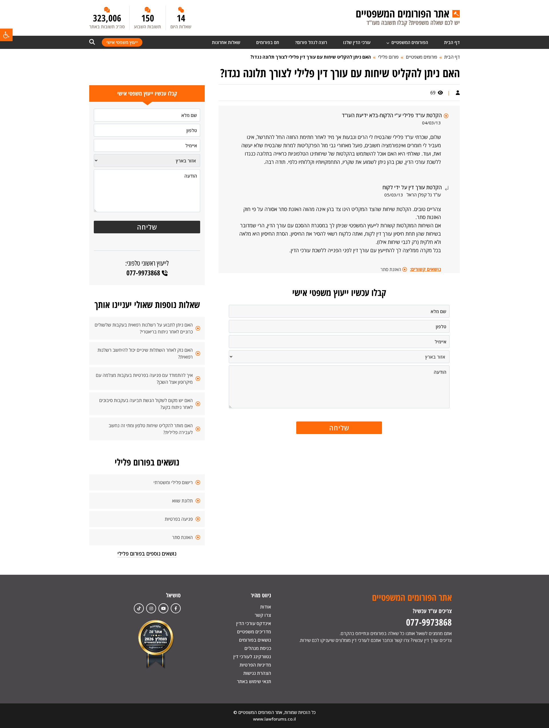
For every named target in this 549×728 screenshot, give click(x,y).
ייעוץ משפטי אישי (122, 42)
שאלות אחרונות (226, 42)
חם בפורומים (267, 42)
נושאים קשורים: (425, 269)
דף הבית (452, 42)
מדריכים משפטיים (254, 631)
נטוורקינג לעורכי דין (252, 656)
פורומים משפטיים (421, 57)
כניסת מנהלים (257, 648)
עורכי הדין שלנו (357, 42)
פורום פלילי (388, 57)
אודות (265, 607)
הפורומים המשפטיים (409, 42)
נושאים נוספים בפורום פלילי (147, 553)
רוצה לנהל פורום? (311, 42)
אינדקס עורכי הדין (253, 623)
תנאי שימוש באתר (254, 681)
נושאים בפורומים (255, 640)
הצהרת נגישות (257, 673)
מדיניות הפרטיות (255, 665)
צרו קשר (262, 615)
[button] (6, 35)
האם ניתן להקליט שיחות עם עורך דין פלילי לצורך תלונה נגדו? (310, 57)
